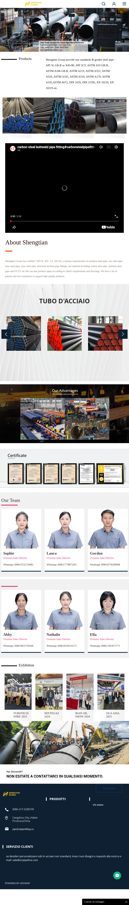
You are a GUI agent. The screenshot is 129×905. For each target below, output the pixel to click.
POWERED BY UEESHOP (17, 883)
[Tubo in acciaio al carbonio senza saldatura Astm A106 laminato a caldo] (105, 333)
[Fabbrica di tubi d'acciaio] (64, 30)
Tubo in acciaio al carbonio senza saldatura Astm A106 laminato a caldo (105, 362)
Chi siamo (98, 804)
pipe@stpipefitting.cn (23, 829)
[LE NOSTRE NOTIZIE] (11, 795)
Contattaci (109, 788)
